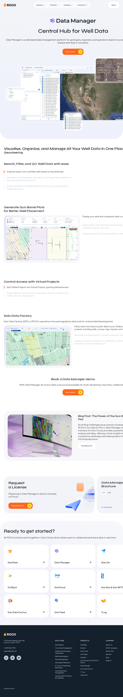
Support (108, 660)
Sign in (113, 5)
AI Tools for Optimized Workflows (62, 667)
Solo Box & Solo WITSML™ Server (89, 661)
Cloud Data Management (63, 648)
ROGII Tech (110, 651)
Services (108, 654)
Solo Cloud (84, 651)
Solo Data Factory (86, 669)
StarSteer (83, 645)
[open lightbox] (42, 238)
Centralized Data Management (60, 672)
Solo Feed (83, 654)
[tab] (38, 171)
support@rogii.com (10, 651)
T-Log (82, 672)
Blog (107, 657)
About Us (109, 645)
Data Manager (85, 666)
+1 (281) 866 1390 (10, 648)
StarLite (83, 648)
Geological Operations (62, 662)
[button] (41, 5)
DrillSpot (83, 657)
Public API (84, 675)
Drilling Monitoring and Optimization (62, 652)
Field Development (61, 659)
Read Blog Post (86, 446)
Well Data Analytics (61, 656)
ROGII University (111, 648)
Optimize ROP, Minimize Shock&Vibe (63, 677)
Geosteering (59, 645)
